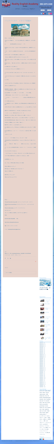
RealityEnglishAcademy (16, 253)
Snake (45, 399)
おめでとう (41, 417)
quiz (43, 410)
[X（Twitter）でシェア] (7, 258)
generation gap (42, 405)
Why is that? (42, 400)
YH (44, 400)
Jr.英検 (47, 394)
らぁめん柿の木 (45, 424)
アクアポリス (47, 425)
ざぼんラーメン (42, 422)
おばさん (48, 415)
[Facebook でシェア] (5, 258)
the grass (43, 412)
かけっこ (41, 420)
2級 (40, 390)
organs (41, 410)
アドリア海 (41, 429)
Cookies (44, 392)
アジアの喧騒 (45, 427)
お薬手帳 (49, 419)
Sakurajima (41, 399)
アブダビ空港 (46, 429)
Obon (46, 395)
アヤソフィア (45, 430)
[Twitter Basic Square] (41, 439)
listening (41, 407)
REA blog (41, 397)
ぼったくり (49, 422)
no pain (43, 409)
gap (43, 404)
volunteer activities (43, 414)
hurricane (46, 405)
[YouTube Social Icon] (43, 13)
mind (46, 407)
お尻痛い (49, 417)
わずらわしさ (42, 425)
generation (46, 404)
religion (48, 410)
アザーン (41, 427)
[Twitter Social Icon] (41, 13)
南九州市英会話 (28, 253)
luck (43, 407)
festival (41, 404)
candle (43, 402)
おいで (45, 415)
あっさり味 (41, 415)
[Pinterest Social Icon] (49, 13)
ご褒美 (44, 420)
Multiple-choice (42, 395)
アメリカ (41, 430)
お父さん (41, 419)
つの (46, 422)
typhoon (47, 412)
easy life (48, 402)
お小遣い (45, 417)
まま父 (41, 424)
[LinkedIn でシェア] (10, 258)
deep (46, 402)
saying (41, 412)
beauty (41, 402)
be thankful (47, 400)
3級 (41, 390)
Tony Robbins (48, 399)
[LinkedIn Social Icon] (47, 13)
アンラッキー (42, 432)
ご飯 (47, 420)
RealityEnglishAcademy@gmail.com (46, 7)
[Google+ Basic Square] (43, 439)
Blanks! (49, 390)
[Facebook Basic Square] (40, 439)
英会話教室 (23, 253)
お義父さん (45, 419)
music (41, 409)
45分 (44, 390)
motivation (49, 407)
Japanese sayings (42, 394)
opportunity (47, 409)
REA (10, 253)
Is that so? (47, 392)
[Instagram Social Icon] (51, 13)
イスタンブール (42, 434)
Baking (46, 390)
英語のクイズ (7, 253)
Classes (41, 392)
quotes (45, 410)
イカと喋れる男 (47, 432)
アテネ (49, 427)
